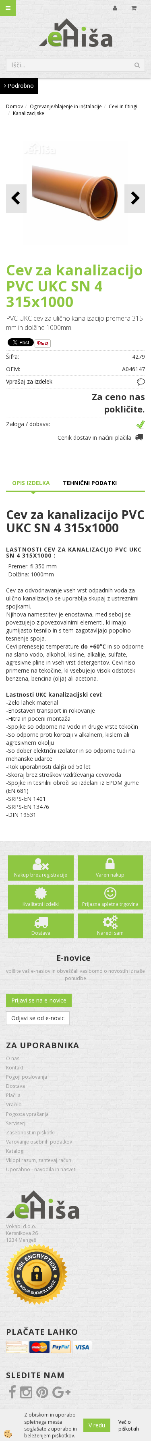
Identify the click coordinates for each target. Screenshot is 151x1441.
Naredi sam (110, 933)
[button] (134, 198)
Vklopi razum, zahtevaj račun (38, 1160)
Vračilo (14, 1104)
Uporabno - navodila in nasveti (41, 1169)
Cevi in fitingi (123, 106)
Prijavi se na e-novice (38, 1000)
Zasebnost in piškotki (30, 1132)
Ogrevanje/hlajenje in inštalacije (66, 106)
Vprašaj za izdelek (29, 381)
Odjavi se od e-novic (37, 1018)
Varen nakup (110, 874)
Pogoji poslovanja (26, 1076)
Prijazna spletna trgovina (110, 904)
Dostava (40, 933)
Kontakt (14, 1067)
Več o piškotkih (128, 1425)
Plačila (13, 1095)
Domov (14, 106)
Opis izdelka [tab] (31, 483)
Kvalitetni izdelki (41, 904)
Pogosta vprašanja (27, 1114)
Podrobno (20, 85)
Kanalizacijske (28, 113)
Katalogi (15, 1151)
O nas (12, 1058)
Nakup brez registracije (40, 874)
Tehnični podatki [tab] (90, 483)
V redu (97, 1425)
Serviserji (16, 1123)
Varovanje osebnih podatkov (39, 1141)
